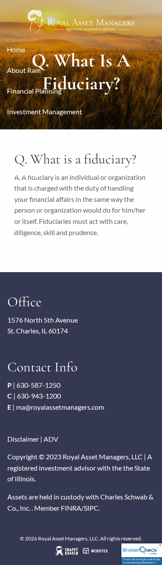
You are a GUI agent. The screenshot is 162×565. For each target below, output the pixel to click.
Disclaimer (23, 439)
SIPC (91, 508)
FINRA (71, 508)
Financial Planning (34, 91)
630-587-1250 (38, 385)
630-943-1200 (39, 396)
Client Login (25, 174)
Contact (19, 153)
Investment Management (44, 111)
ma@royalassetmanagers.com (60, 407)
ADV (51, 439)
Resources (22, 132)
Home (16, 49)
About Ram (24, 70)
